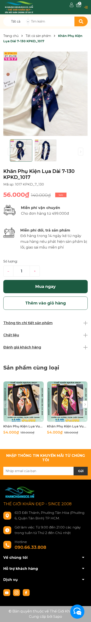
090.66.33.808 (30, 547)
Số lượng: (10, 261)
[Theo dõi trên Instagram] (17, 592)
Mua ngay (45, 286)
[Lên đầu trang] (83, 614)
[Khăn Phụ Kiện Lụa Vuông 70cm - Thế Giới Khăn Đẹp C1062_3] (67, 401)
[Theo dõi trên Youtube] (7, 592)
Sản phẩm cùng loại (31, 367)
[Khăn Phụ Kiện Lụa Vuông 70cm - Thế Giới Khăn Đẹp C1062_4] (23, 401)
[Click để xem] (45, 94)
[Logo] (19, 7)
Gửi (80, 471)
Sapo (57, 616)
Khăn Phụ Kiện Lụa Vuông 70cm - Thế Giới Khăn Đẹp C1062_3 (67, 426)
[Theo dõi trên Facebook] (26, 592)
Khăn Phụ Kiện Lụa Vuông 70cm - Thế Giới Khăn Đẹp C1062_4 (23, 426)
